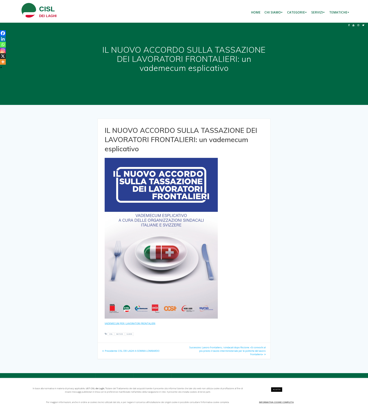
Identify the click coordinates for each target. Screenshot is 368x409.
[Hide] (1, 67)
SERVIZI (317, 12)
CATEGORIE (296, 12)
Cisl (111, 334)
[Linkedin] (3, 39)
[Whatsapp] (3, 45)
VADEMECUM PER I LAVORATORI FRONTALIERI (130, 323)
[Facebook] (3, 33)
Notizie (119, 334)
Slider (129, 334)
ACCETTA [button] (276, 389)
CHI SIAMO (272, 12)
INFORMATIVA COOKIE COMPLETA (276, 402)
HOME (256, 12)
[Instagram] (3, 50)
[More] (3, 62)
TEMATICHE (338, 12)
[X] (3, 56)
